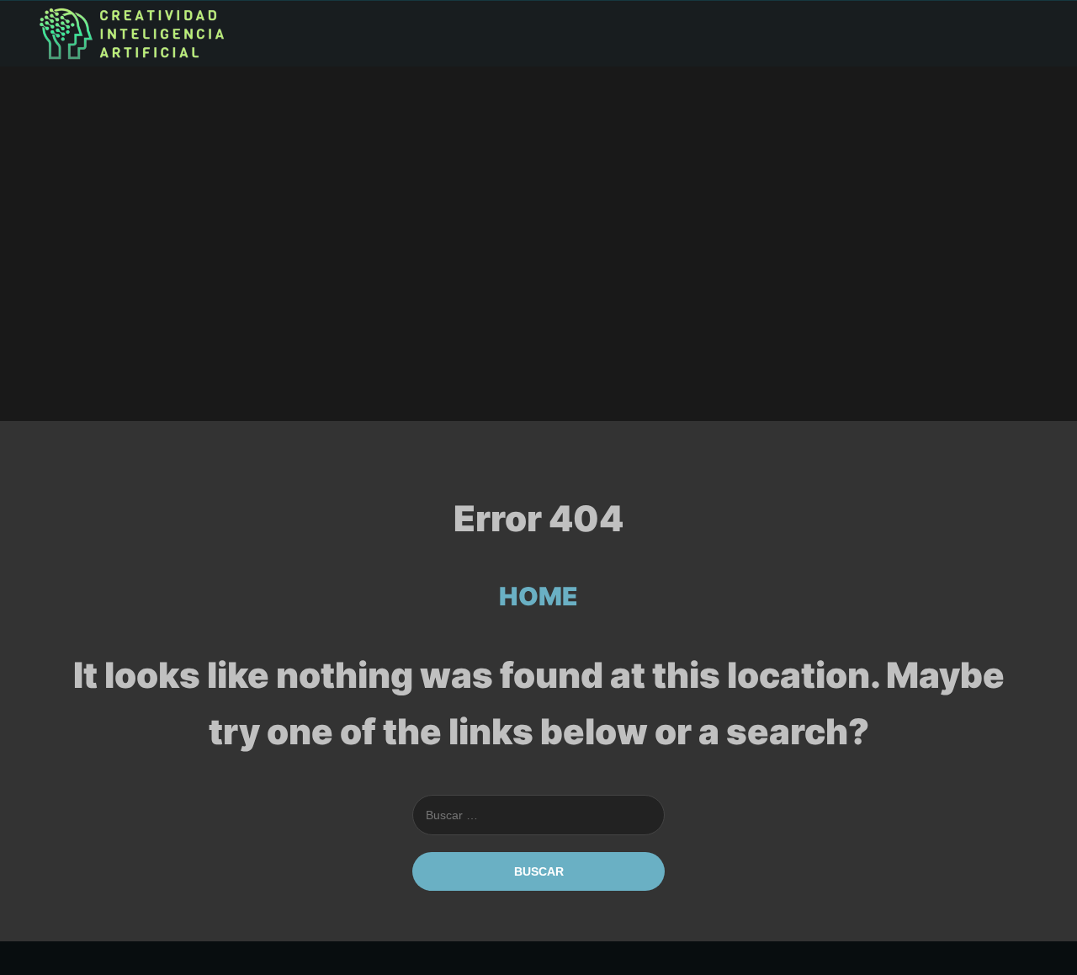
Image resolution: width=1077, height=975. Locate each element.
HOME (538, 596)
